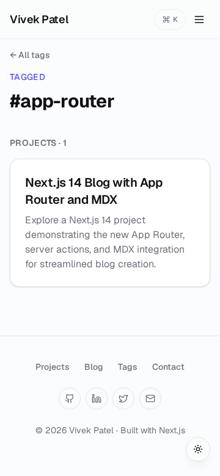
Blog (93, 366)
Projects (52, 366)
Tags (128, 366)
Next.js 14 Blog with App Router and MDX (93, 191)
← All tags (30, 54)
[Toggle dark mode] (198, 449)
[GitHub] (70, 398)
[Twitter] (123, 398)
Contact (168, 366)
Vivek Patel (39, 19)
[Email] (150, 398)
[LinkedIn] (97, 398)
